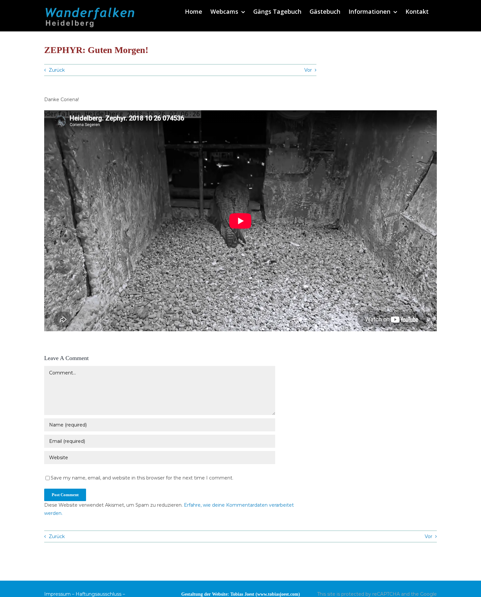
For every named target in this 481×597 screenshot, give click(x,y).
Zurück (57, 70)
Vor (308, 70)
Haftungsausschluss (98, 594)
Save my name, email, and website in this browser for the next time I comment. (142, 478)
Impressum (57, 594)
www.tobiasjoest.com (277, 594)
